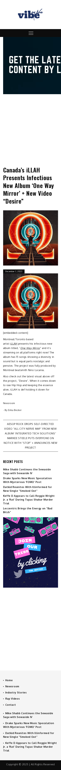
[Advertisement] (30, 127)
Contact (10, 704)
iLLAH (13, 343)
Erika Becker (15, 410)
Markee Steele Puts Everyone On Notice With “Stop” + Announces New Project (30, 443)
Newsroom (9, 403)
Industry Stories (16, 692)
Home (9, 680)
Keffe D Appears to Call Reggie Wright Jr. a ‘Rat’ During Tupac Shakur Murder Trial (29, 499)
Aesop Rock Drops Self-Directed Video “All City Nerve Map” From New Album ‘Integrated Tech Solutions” (30, 428)
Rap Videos (12, 698)
